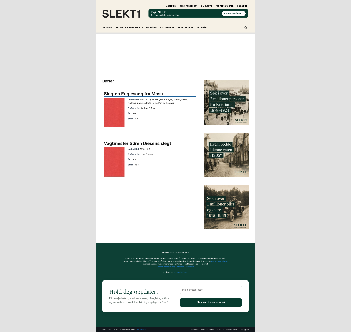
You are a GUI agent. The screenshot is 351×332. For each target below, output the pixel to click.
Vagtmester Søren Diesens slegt (137, 143)
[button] (245, 27)
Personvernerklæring (166, 267)
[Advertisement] (175, 53)
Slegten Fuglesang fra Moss (133, 93)
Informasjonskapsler (185, 267)
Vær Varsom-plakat (219, 261)
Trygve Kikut (141, 329)
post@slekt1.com (181, 272)
